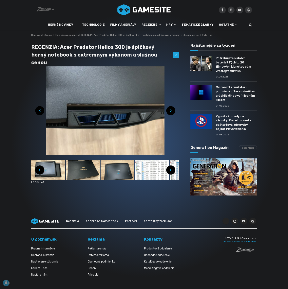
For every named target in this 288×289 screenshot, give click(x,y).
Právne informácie (43, 248)
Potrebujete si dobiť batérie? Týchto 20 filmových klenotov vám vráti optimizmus (233, 64)
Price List (94, 274)
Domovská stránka (41, 35)
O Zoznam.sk (44, 239)
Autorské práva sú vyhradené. (240, 241)
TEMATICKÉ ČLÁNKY (197, 24)
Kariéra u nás (39, 268)
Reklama (96, 239)
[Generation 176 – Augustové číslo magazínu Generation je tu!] (223, 177)
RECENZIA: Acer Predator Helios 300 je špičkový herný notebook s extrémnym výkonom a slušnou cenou (140, 35)
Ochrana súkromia (42, 255)
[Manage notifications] (6, 283)
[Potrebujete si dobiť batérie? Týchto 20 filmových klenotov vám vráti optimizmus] (201, 63)
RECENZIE (149, 24)
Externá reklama (98, 255)
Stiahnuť (248, 147)
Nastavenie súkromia (44, 261)
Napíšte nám (39, 274)
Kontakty (153, 239)
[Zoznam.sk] (246, 251)
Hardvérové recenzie (67, 35)
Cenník (92, 268)
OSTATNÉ (226, 24)
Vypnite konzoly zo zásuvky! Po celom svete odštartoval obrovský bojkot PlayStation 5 (233, 122)
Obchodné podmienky (101, 261)
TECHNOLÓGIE (93, 24)
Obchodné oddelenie (157, 255)
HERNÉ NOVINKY (60, 24)
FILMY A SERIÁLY (123, 24)
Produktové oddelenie (158, 248)
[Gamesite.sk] (144, 10)
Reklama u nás (97, 248)
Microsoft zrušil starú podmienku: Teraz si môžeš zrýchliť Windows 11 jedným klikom (235, 93)
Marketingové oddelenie (159, 268)
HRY (169, 24)
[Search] (250, 24)
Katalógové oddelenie (158, 261)
